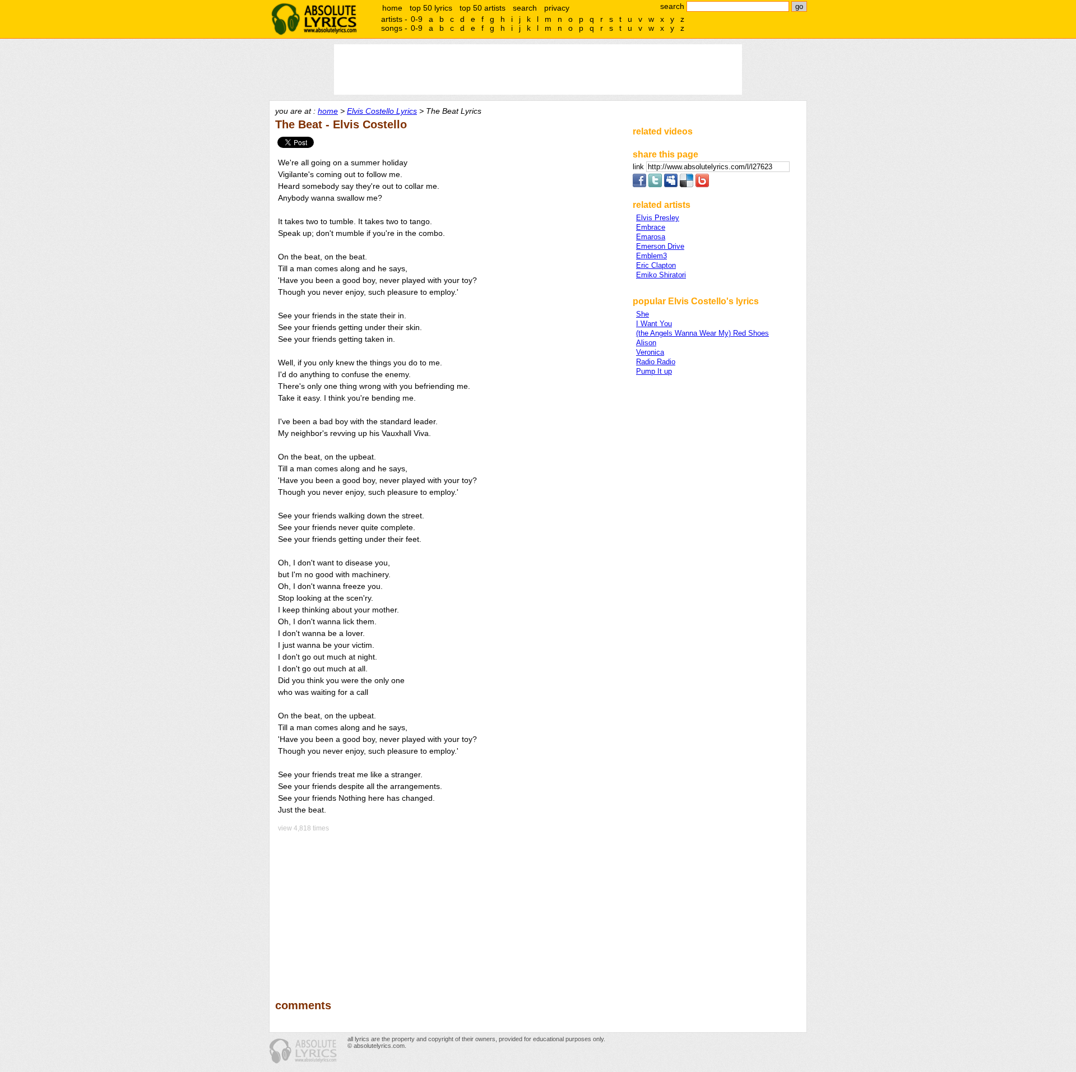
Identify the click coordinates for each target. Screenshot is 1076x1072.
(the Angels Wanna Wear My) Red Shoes (702, 333)
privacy (556, 7)
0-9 (417, 19)
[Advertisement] (449, 908)
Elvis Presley (657, 218)
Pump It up (654, 371)
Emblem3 (651, 256)
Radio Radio (655, 362)
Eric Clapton (656, 265)
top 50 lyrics (431, 7)
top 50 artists (482, 7)
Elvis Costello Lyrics (382, 110)
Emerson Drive (660, 246)
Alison (646, 342)
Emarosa (650, 237)
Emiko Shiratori (661, 275)
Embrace (650, 227)
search (525, 7)
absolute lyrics (314, 19)
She (642, 314)
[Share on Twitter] (655, 184)
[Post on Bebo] (702, 184)
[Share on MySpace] (671, 184)
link (639, 167)
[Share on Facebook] (639, 184)
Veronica (650, 352)
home (392, 7)
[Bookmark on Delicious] (686, 184)
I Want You (654, 323)
